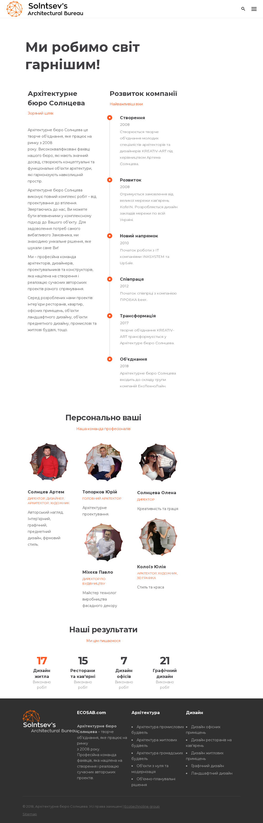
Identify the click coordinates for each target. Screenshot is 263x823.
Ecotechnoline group (142, 806)
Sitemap (30, 814)
